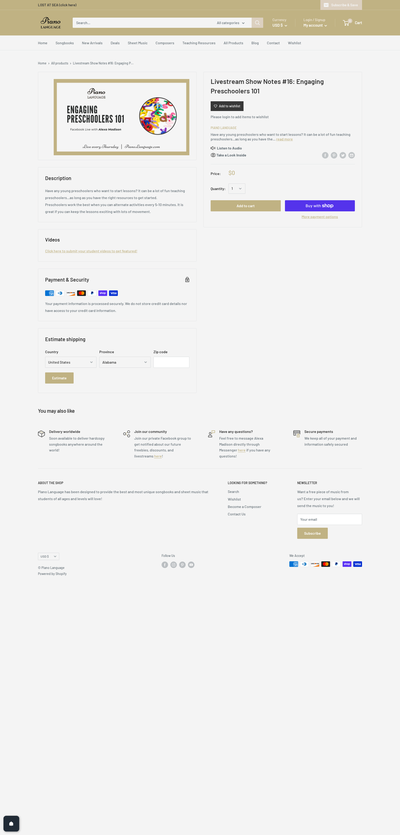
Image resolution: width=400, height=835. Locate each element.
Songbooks (65, 43)
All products (59, 63)
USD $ (45, 556)
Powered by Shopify (52, 574)
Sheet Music (137, 43)
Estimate (59, 378)
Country (51, 351)
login (226, 116)
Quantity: (218, 188)
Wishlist (294, 43)
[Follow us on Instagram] (173, 564)
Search (233, 491)
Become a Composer (244, 506)
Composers (165, 43)
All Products (233, 43)
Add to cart (246, 205)
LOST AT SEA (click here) (57, 5)
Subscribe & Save (344, 5)
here (158, 456)
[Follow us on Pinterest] (182, 564)
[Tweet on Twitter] (343, 155)
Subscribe (312, 533)
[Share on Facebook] (325, 155)
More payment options (320, 216)
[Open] (11, 824)
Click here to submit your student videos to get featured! (91, 251)
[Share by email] (351, 155)
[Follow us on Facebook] (165, 564)
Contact (273, 43)
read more (284, 139)
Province (106, 351)
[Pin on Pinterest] (334, 155)
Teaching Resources (199, 43)
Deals (115, 43)
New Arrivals (92, 43)
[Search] (257, 23)
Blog (255, 43)
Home (42, 43)
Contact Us (237, 514)
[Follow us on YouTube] (191, 564)
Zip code (160, 351)
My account (313, 25)
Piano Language (224, 128)
